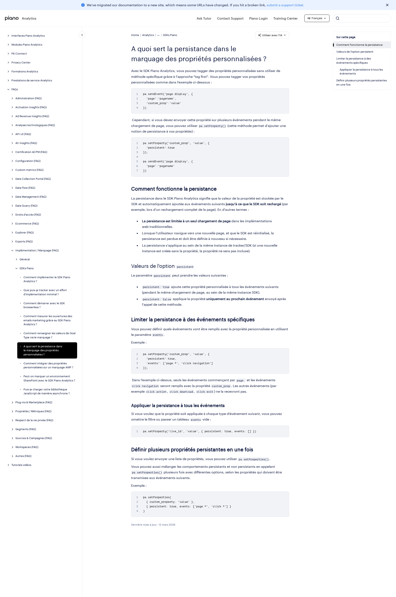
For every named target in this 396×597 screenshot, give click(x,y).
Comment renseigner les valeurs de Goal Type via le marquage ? (49, 335)
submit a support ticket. (285, 5)
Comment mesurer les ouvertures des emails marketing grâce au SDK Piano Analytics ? (47, 320)
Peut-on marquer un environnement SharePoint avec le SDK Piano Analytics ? (49, 378)
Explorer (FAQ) (24, 232)
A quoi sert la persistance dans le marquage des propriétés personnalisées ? (42, 350)
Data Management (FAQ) (30, 196)
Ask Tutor (204, 18)
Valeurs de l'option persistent (354, 51)
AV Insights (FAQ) (26, 143)
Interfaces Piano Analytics (28, 35)
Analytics (29, 18)
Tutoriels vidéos (21, 465)
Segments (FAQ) (25, 429)
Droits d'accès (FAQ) (28, 214)
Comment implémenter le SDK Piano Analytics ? (46, 279)
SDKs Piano (27, 268)
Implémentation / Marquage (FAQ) (37, 250)
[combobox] (362, 18)
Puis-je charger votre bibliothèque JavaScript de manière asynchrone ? (46, 391)
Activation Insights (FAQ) (31, 107)
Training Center (285, 18)
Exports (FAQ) (24, 241)
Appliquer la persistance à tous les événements (361, 71)
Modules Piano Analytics (26, 44)
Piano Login (258, 18)
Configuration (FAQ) (28, 161)
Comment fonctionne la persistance (359, 44)
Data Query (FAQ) (26, 205)
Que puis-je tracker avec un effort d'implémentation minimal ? (45, 292)
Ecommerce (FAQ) (27, 223)
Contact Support (230, 18)
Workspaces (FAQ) (26, 447)
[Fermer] (387, 4)
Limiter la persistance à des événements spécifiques (353, 60)
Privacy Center (21, 62)
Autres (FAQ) (23, 456)
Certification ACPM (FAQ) (31, 152)
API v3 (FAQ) (23, 134)
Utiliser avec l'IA (272, 35)
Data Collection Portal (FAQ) (33, 178)
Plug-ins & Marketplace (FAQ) (33, 402)
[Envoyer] (337, 18)
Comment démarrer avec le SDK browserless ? (44, 305)
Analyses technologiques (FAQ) (35, 125)
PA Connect (19, 53)
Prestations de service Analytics (31, 80)
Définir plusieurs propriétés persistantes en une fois (361, 82)
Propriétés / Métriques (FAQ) (33, 411)
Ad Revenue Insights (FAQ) (32, 116)
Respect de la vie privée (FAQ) (34, 420)
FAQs (14, 89)
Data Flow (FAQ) (25, 187)
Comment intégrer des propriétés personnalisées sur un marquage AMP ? (48, 365)
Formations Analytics (24, 71)
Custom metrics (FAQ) (29, 169)
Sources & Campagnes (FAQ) (33, 438)
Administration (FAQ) (28, 98)
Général (25, 259)
